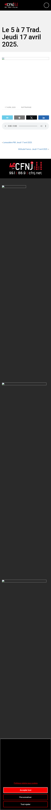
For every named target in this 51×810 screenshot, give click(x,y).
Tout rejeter (25, 804)
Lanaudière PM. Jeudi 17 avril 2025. (17, 142)
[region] (25, 774)
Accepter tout (25, 790)
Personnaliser (25, 797)
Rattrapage (26, 107)
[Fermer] (48, 741)
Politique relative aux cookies (26, 783)
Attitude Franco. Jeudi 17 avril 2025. (33, 149)
